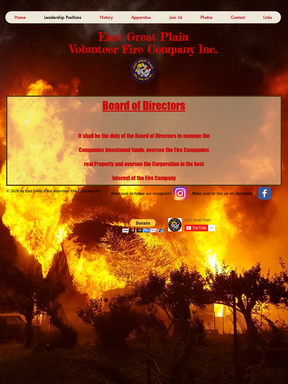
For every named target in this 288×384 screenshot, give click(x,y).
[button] (143, 225)
